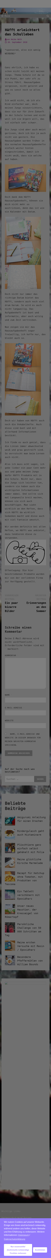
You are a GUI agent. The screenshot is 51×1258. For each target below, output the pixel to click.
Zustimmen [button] (40, 1250)
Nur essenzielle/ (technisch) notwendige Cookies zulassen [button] (18, 1249)
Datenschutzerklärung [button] (14, 1239)
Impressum (23, 1235)
